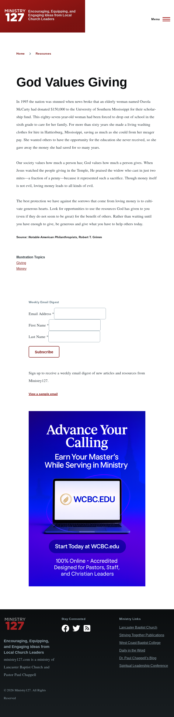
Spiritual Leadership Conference (143, 666)
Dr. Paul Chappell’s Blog (137, 658)
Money (21, 268)
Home (20, 53)
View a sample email (43, 394)
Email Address (41, 313)
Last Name (38, 336)
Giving (21, 263)
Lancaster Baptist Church (138, 627)
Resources (43, 53)
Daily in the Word (132, 650)
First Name (39, 325)
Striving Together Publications (141, 635)
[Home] (29, 624)
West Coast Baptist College (140, 643)
